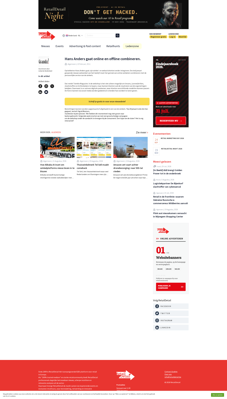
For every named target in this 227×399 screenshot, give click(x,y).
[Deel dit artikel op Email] (46, 92)
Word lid (182, 36)
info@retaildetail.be (173, 377)
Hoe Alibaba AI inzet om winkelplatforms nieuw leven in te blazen (57, 168)
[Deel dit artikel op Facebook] (40, 86)
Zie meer (141, 132)
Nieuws (45, 46)
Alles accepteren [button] (217, 395)
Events (60, 46)
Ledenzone (173, 34)
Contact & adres (171, 371)
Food (158, 166)
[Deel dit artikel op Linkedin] (40, 92)
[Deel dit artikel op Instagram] (46, 86)
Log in (172, 36)
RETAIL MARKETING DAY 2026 (172, 138)
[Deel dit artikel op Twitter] (52, 86)
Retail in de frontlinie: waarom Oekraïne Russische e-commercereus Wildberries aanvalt (170, 200)
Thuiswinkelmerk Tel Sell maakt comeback (93, 166)
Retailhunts (113, 46)
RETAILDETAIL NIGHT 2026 (171, 148)
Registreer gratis (158, 36)
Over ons (168, 374)
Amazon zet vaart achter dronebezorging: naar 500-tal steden (128, 168)
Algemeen (72, 64)
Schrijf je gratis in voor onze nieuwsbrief (107, 101)
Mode (158, 180)
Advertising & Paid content (85, 46)
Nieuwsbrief (155, 34)
